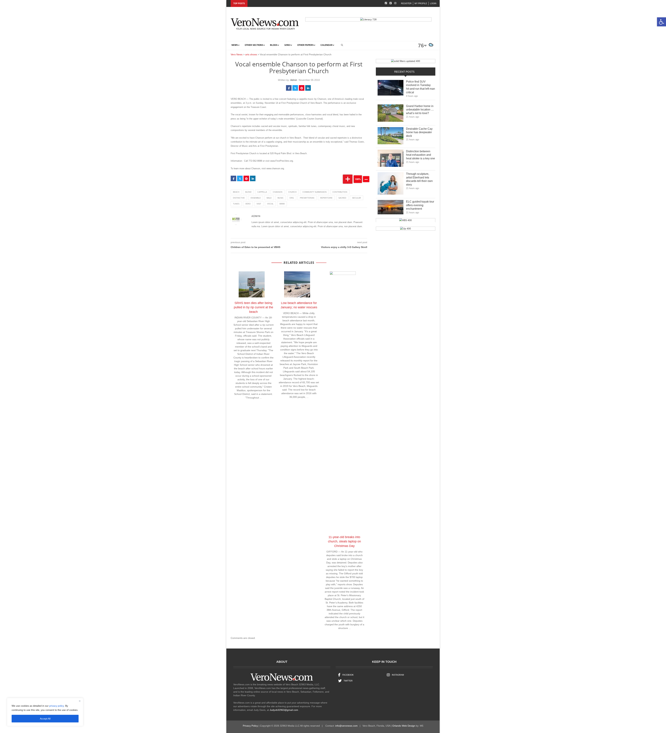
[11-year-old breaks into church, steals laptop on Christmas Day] (344, 402)
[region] (45, 712)
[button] (661, 21)
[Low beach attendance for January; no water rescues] (299, 285)
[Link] (390, 88)
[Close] (80, 701)
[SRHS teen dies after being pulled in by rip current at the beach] (253, 285)
